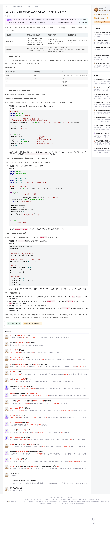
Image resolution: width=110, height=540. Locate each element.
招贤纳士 (33, 499)
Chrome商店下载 (105, 501)
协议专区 (52, 499)
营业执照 (61, 503)
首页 (6, 6)
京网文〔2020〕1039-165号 (41, 501)
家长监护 (79, 501)
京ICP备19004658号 (29, 501)
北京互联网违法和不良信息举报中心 (67, 501)
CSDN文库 (64, 497)
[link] (6, 6)
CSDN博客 (71, 497)
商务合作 (39, 499)
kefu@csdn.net (73, 499)
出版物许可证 (55, 503)
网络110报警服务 (86, 501)
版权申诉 (49, 503)
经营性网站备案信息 (53, 501)
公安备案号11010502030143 (16, 501)
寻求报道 (46, 499)
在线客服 (83, 499)
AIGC (24, 16)
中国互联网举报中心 (95, 501)
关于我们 (27, 499)
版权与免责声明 (42, 503)
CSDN (58, 497)
